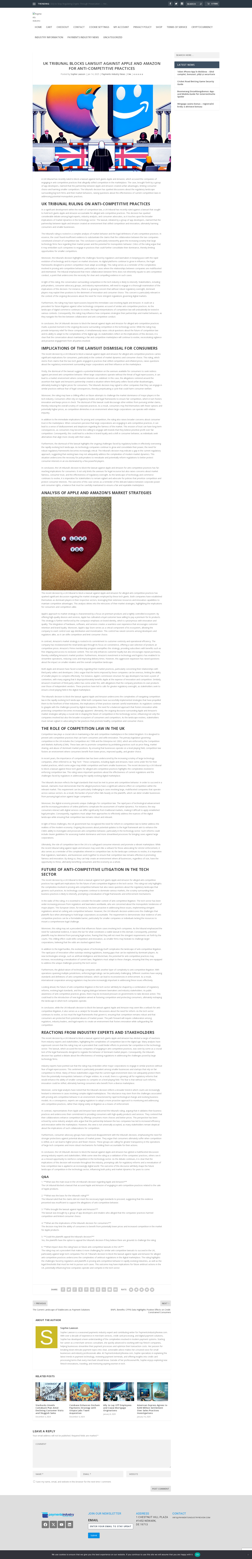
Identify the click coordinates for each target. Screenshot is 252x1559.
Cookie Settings (99, 27)
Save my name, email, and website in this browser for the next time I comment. (73, 1481)
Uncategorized (112, 37)
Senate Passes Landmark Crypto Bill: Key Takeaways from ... (78, 3)
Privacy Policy (142, 27)
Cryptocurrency (202, 27)
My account (121, 27)
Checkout (63, 27)
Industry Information (49, 37)
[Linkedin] (69, 1524)
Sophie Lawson (78, 74)
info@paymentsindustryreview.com (191, 1517)
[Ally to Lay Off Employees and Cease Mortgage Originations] (118, 1391)
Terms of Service (177, 27)
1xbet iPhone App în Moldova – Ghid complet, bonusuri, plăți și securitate (196, 73)
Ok (197, 1554)
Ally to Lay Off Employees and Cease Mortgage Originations (117, 1408)
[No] (248, 1554)
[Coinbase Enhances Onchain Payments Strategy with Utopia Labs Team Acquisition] (84, 1391)
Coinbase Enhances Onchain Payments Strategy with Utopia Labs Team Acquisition (84, 1409)
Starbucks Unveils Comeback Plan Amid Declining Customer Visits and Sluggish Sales (50, 1409)
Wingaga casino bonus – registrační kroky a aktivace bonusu (195, 105)
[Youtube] (61, 1524)
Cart (49, 27)
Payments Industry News (83, 37)
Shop (159, 27)
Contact (79, 27)
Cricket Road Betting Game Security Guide (195, 82)
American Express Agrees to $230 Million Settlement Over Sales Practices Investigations (152, 1409)
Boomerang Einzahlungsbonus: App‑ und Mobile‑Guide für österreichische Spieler (196, 94)
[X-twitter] (53, 1524)
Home (38, 27)
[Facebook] (45, 1524)
